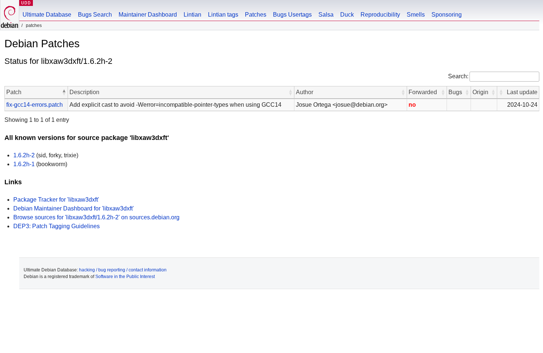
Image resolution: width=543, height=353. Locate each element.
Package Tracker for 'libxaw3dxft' (56, 199)
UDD (26, 3)
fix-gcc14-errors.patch (34, 105)
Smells (416, 14)
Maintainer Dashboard (148, 14)
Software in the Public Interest (125, 276)
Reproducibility (380, 14)
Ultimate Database (47, 14)
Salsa (326, 14)
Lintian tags (223, 14)
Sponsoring (446, 14)
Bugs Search (95, 14)
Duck (347, 14)
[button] (64, 92)
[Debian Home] (9, 15)
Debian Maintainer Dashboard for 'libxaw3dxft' (73, 208)
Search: (458, 76)
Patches (255, 14)
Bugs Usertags (292, 14)
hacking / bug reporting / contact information (123, 270)
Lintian (192, 14)
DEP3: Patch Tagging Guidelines (56, 226)
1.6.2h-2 (24, 155)
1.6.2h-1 (24, 164)
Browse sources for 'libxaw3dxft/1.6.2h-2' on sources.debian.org (96, 217)
